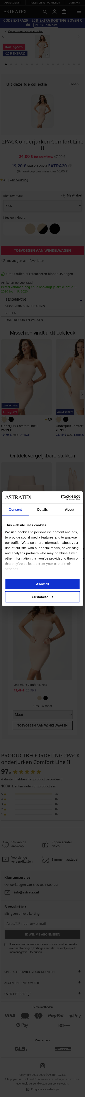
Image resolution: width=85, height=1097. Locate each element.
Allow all (42, 584)
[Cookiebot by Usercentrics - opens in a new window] (61, 497)
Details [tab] (42, 509)
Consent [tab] (15, 509)
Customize (40, 597)
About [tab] (70, 509)
